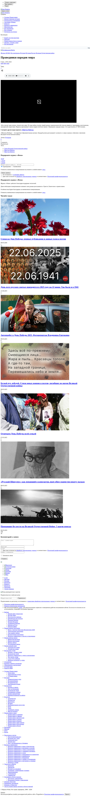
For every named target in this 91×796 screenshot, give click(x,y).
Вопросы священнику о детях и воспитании (21, 655)
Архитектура (12, 698)
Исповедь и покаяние (14, 769)
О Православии (12, 676)
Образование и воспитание (12, 665)
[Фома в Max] (6, 574)
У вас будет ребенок (14, 658)
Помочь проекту (5, 172)
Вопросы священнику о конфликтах (19, 756)
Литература (11, 700)
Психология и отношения (12, 20)
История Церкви (13, 681)
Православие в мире (10, 713)
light (2, 63)
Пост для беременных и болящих (18, 743)
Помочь (7, 9)
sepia (7, 63)
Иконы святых (12, 642)
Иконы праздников (13, 641)
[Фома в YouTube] (7, 571)
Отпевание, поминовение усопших (18, 770)
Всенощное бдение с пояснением (18, 780)
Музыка (10, 703)
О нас (6, 577)
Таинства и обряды (10, 764)
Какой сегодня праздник (11, 38)
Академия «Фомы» (10, 22)
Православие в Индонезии (16, 724)
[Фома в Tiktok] (6, 570)
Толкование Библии (14, 623)
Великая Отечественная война (45, 53)
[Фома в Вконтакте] (8, 565)
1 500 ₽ (3, 161)
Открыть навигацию (10, 2)
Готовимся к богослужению (12, 777)
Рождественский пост (14, 737)
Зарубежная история (14, 684)
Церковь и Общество (10, 785)
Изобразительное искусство (16, 705)
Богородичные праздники (16, 634)
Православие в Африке (15, 716)
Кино (9, 706)
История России (31, 53)
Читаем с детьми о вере (11, 42)
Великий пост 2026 (14, 738)
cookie (20, 607)
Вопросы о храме (13, 762)
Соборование (12, 773)
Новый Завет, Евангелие (15, 614)
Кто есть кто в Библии (14, 617)
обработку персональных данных (26, 176)
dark (5, 63)
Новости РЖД (8, 668)
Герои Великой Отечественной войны (15, 148)
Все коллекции (8, 44)
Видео (6, 732)
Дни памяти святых (14, 633)
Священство (11, 775)
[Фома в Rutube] (7, 573)
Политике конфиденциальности (54, 794)
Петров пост (11, 741)
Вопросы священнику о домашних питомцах (21, 751)
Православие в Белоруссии (16, 718)
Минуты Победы (9, 150)
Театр (9, 708)
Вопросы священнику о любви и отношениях (22, 759)
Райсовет (7, 39)
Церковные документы (11, 783)
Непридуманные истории (12, 19)
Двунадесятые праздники (15, 631)
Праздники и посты (10, 735)
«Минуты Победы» (28, 130)
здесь (43, 169)
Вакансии (7, 585)
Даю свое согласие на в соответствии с (35, 176)
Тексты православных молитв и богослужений (18, 786)
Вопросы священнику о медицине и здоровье (21, 761)
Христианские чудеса (14, 674)
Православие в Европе (15, 721)
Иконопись (11, 701)
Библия (6, 612)
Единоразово (7, 166)
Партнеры (7, 587)
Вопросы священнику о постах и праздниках (21, 636)
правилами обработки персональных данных (41, 601)
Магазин (7, 579)
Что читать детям (13, 657)
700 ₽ (2, 159)
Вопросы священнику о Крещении (18, 757)
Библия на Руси (12, 625)
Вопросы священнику (11, 25)
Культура (7, 697)
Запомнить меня (8, 555)
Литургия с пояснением (15, 778)
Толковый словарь (13, 710)
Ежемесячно (17, 166)
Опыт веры (11, 673)
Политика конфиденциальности (14, 604)
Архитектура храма (14, 647)
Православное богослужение (13, 41)
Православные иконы (10, 638)
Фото (5, 730)
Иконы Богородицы (14, 639)
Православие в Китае (14, 726)
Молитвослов (8, 27)
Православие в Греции (15, 719)
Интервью (7, 727)
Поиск (6, 6)
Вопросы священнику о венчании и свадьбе (21, 748)
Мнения (6, 729)
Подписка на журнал (10, 32)
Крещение (11, 765)
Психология (8, 685)
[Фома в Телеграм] (7, 568)
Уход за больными (13, 689)
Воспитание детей (9, 650)
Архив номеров (9, 589)
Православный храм (10, 646)
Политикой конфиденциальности (57, 176)
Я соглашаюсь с (13, 174)
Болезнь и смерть (13, 687)
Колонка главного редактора (13, 663)
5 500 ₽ (3, 163)
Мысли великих (13, 711)
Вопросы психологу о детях (16, 660)
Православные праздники (12, 628)
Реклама (6, 581)
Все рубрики (8, 30)
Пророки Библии (13, 620)
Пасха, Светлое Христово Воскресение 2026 (21, 630)
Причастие (11, 767)
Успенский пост (13, 740)
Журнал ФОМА (5, 53)
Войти (13, 50)
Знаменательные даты (14, 679)
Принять (67, 794)
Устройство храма (13, 649)
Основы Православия (10, 17)
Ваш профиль (8, 4)
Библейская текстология (15, 618)
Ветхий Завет (12, 615)
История (22, 53)
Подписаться (21, 598)
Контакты (7, 582)
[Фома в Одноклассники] (9, 566)
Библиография (12, 626)
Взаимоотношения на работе (16, 695)
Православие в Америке (15, 714)
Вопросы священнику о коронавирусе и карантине (23, 754)
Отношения (7, 662)
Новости (7, 23)
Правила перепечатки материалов (14, 606)
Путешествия (8, 666)
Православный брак (14, 693)
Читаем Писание (13, 622)
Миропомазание (13, 772)
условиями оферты (18, 174)
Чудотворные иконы (14, 644)
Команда (7, 584)
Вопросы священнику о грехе (17, 753)
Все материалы (8, 28)
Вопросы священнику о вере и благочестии (21, 746)
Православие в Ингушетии (16, 722)
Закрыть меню (5, 11)
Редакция (8, 137)
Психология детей (13, 654)
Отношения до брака (14, 692)
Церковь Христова (10, 781)
